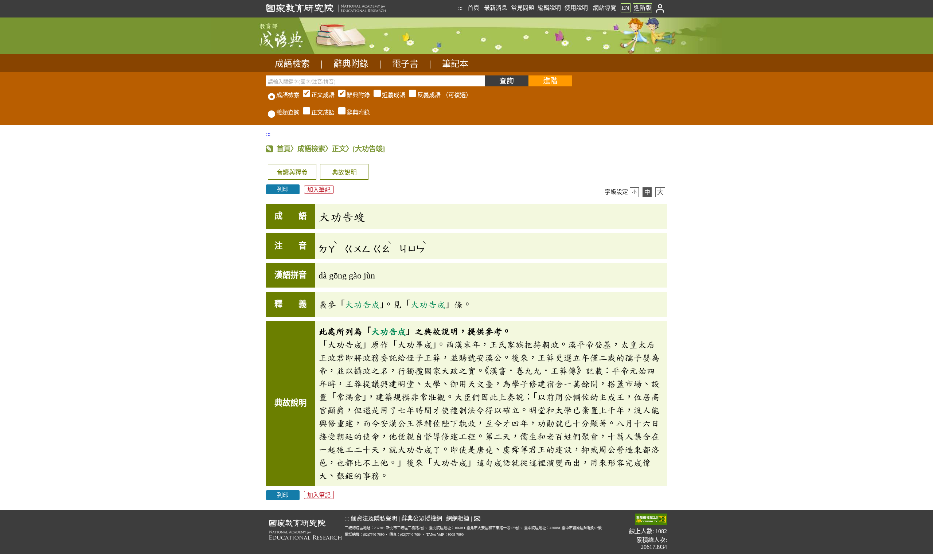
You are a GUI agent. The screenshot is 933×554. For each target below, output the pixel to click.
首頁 (473, 8)
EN (625, 8)
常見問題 (522, 8)
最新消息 (495, 8)
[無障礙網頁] (651, 520)
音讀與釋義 (292, 172)
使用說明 (576, 8)
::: (460, 8)
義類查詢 (288, 112)
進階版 (642, 8)
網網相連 (457, 518)
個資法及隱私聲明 (374, 518)
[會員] (660, 8)
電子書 (405, 64)
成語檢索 (292, 64)
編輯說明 (549, 8)
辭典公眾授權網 (421, 518)
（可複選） (391, 95)
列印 (283, 189)
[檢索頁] (302, 52)
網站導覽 (604, 8)
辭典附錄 (350, 64)
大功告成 (362, 304)
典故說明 (344, 172)
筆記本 (455, 64)
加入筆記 (319, 189)
